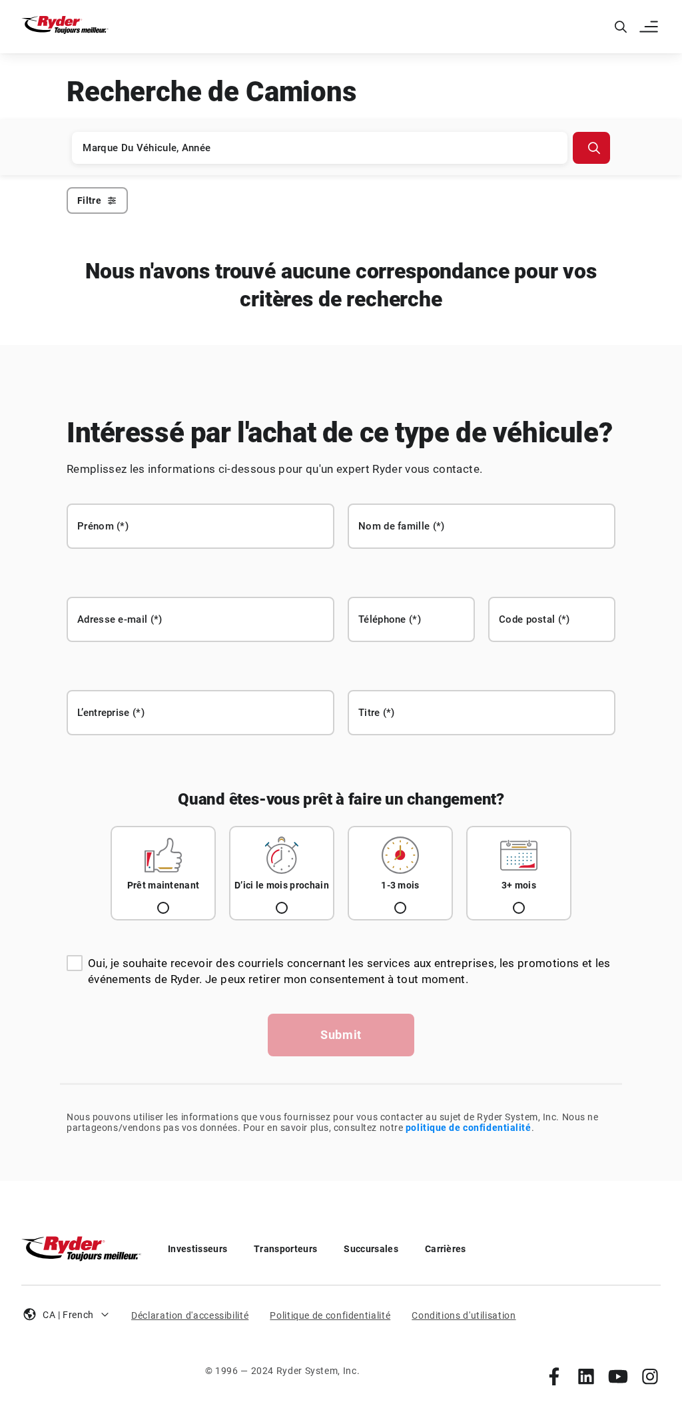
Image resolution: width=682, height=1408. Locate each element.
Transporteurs (285, 1248)
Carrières (445, 1248)
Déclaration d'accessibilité (189, 1315)
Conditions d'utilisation (463, 1315)
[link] (554, 1376)
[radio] (163, 873)
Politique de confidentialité (330, 1315)
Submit (341, 1035)
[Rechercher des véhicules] (591, 148)
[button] (650, 26)
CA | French (68, 1314)
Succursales (371, 1248)
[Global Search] (621, 27)
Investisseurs (197, 1248)
